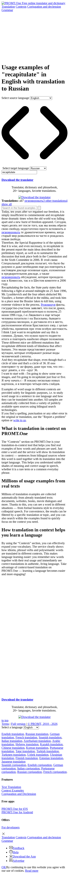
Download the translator (17, 179)
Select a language (12, 727)
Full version (18, 723)
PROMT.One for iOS (15, 808)
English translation (13, 734)
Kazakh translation (51, 744)
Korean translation (37, 747)
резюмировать (11, 232)
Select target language (15, 168)
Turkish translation (47, 751)
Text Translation (11, 787)
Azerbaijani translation (37, 740)
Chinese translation (13, 747)
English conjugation (40, 765)
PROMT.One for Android (17, 812)
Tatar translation (25, 751)
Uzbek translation (37, 754)
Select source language (15, 98)
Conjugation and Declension (19, 794)
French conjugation (55, 772)
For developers (11, 827)
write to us (19, 420)
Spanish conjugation (14, 765)
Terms (5, 723)
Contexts (21, 6)
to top (5, 720)
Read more (31, 870)
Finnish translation (27, 758)
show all (7, 204)
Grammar (7, 10)
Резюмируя (48, 304)
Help (16, 852)
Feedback (18, 848)
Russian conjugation (29, 772)
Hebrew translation (27, 744)
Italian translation (12, 740)
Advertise (18, 860)
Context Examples (13, 790)
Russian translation (36, 734)
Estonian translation (51, 758)
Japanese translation (13, 761)
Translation (8, 6)
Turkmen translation (14, 754)
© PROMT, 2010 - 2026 (43, 723)
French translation (26, 737)
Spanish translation (50, 737)
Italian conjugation (28, 768)
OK (4, 867)
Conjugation (44, 6)
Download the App (24, 856)
